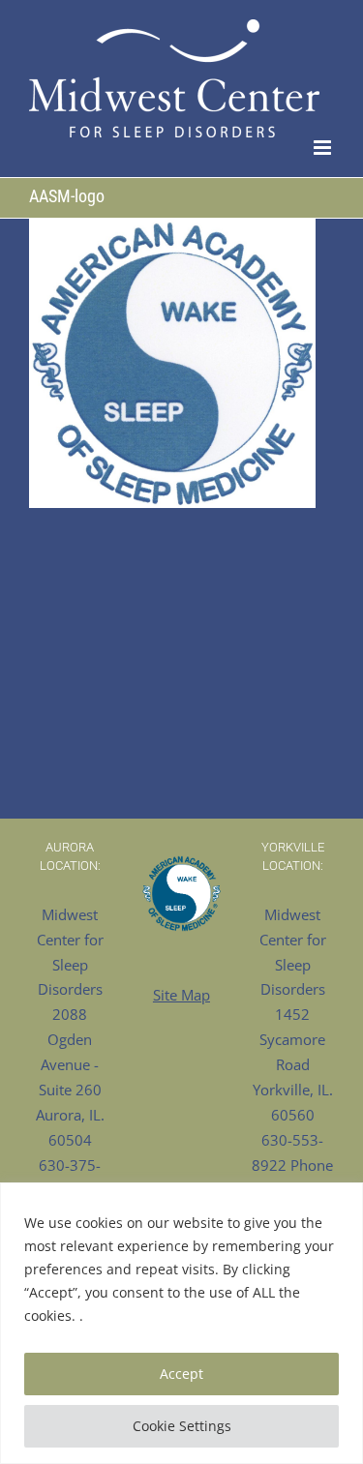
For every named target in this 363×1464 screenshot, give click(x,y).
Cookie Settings (182, 1426)
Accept (181, 1373)
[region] (181, 1323)
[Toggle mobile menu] (324, 147)
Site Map (181, 994)
